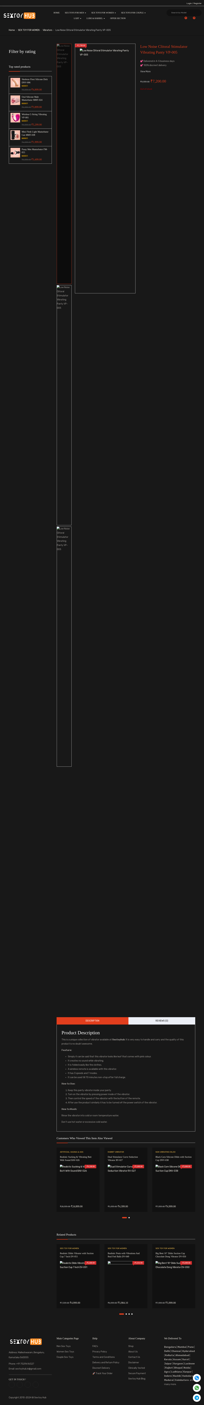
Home (12, 30)
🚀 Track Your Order (102, 1373)
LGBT (77, 18)
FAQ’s (95, 1346)
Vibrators (47, 30)
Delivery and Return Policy (105, 1362)
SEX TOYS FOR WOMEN (102, 13)
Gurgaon (178, 1363)
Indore (168, 1376)
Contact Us (134, 1357)
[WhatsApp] (197, 1388)
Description (92, 1020)
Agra (167, 1371)
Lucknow (189, 1363)
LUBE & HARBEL (95, 18)
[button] (192, 19)
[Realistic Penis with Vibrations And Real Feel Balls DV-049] (126, 1279)
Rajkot (169, 1367)
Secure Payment (137, 1373)
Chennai (176, 1351)
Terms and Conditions (103, 1357)
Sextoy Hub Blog (136, 1378)
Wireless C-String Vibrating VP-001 (34, 116)
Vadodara (187, 1376)
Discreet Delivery (101, 1368)
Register (198, 3)
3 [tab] (129, 1314)
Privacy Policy (99, 1351)
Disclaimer (133, 1362)
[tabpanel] (78, 1182)
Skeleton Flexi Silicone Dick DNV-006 (35, 81)
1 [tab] (124, 1217)
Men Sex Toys (64, 1346)
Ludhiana (176, 1371)
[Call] (197, 1378)
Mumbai (182, 1347)
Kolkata (169, 1355)
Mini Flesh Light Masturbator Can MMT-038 (35, 133)
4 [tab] (132, 1314)
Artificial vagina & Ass (71, 1152)
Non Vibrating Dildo (165, 1152)
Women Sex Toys (65, 1351)
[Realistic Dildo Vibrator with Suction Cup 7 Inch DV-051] (78, 1279)
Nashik (177, 1376)
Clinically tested (136, 1368)
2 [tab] (129, 1217)
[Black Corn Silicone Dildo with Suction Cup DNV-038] (174, 1183)
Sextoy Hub (40, 1397)
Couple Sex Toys (65, 1357)
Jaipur (168, 1363)
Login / (190, 3)
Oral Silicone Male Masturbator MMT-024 (32, 98)
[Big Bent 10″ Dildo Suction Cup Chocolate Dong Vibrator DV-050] (174, 1279)
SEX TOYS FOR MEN (74, 13)
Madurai (168, 1380)
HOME (57, 13)
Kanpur (187, 1371)
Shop (131, 1346)
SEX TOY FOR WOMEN (29, 30)
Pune (191, 1347)
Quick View (78, 1193)
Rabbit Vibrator (116, 1152)
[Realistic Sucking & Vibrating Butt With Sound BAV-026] (78, 1183)
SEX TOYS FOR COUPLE (132, 13)
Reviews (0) (162, 1020)
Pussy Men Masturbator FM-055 (34, 151)
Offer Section (118, 18)
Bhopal (178, 1367)
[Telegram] (197, 1398)
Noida (187, 1367)
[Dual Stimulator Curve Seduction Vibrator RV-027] (126, 1183)
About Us (133, 1351)
